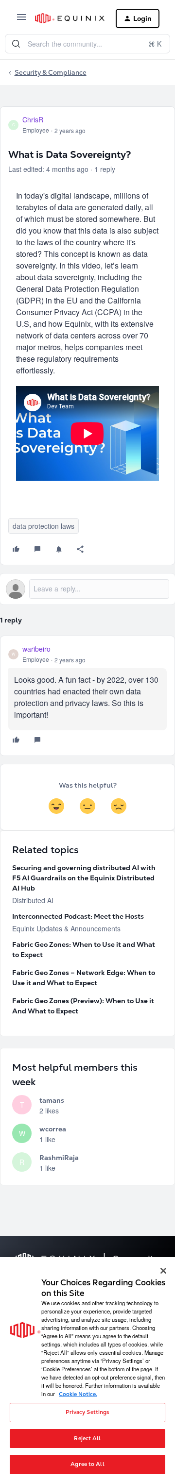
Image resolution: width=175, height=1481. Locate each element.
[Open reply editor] (87, 589)
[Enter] (16, 43)
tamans (51, 1100)
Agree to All (87, 1464)
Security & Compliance (51, 72)
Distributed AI (32, 900)
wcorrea (52, 1129)
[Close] (163, 1270)
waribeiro (36, 649)
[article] (87, 696)
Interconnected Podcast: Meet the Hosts (78, 916)
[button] (21, 20)
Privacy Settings (88, 1412)
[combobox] (87, 43)
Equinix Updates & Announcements (66, 928)
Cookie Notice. (78, 1394)
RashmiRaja (59, 1157)
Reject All (87, 1438)
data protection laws (43, 526)
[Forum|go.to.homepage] (67, 18)
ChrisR (32, 119)
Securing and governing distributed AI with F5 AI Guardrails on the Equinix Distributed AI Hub (84, 877)
